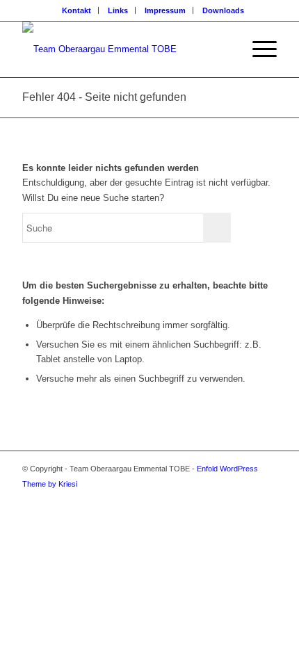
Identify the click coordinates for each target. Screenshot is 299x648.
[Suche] (225, 49)
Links (118, 10)
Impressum (165, 10)
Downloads (223, 10)
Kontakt (76, 10)
